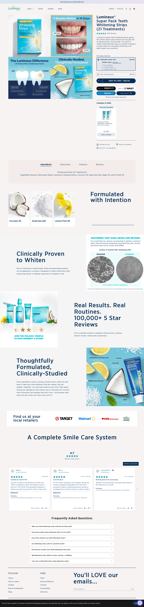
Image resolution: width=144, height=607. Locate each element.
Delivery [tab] (83, 164)
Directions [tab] (65, 164)
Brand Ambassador (15, 588)
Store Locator (13, 581)
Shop (31, 10)
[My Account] (130, 9)
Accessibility (45, 588)
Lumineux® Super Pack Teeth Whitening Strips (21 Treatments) (70, 497)
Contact (43, 585)
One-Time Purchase (117, 74)
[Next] (137, 489)
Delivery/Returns (47, 581)
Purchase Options (103, 56)
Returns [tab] (100, 164)
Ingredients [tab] (46, 164)
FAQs (42, 578)
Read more (14, 492)
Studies (50, 9)
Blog (60, 9)
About (40, 9)
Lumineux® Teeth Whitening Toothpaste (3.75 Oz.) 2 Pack (104, 123)
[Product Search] (126, 9)
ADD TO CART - (119, 81)
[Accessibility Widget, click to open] (140, 603)
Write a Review (130, 464)
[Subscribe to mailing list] (133, 589)
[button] (106, 33)
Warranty (44, 592)
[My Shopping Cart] (134, 9)
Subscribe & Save (117, 59)
